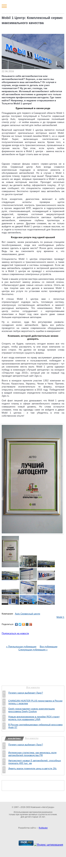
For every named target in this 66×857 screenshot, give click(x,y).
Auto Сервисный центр (27, 613)
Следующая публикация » (33, 649)
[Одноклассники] (23, 624)
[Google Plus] (30, 624)
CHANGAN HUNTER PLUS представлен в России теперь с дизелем (35, 702)
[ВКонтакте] (16, 624)
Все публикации (48, 646)
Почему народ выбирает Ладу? (25, 692)
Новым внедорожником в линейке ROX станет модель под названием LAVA (34, 718)
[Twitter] (20, 624)
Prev (5, 482)
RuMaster (43, 828)
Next (61, 482)
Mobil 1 (60, 617)
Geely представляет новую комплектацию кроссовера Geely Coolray (31, 710)
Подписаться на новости (15, 633)
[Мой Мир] (27, 624)
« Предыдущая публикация (21, 646)
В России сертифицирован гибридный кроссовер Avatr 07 (35, 726)
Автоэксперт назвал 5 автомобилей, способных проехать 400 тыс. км (34, 762)
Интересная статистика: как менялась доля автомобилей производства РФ (32, 754)
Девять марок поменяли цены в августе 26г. (32, 768)
